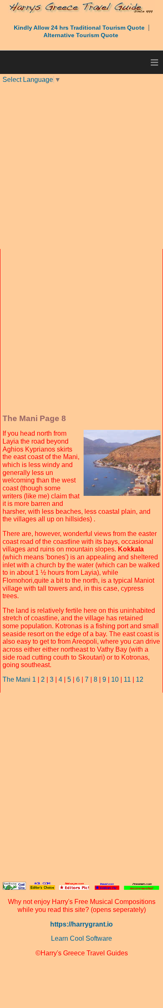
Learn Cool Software (81, 938)
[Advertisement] (81, 165)
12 (139, 679)
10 (115, 679)
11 (127, 679)
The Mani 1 (19, 679)
